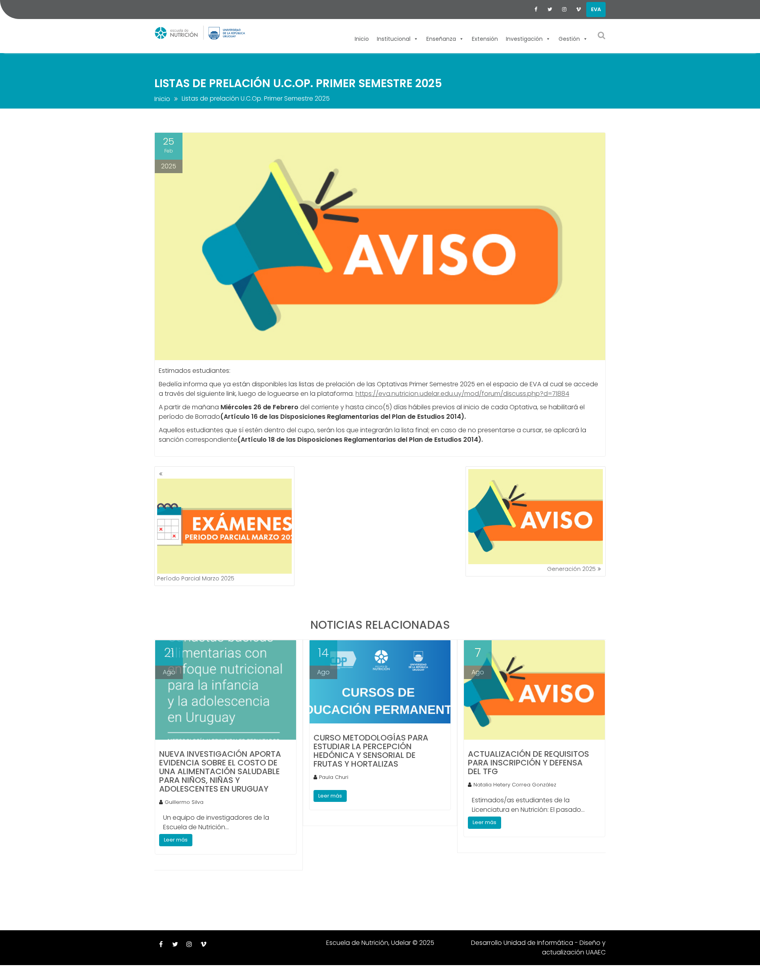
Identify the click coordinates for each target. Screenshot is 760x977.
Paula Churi (333, 777)
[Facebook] (535, 9)
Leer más (176, 839)
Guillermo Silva (184, 802)
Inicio (362, 38)
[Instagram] (564, 9)
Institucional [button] (393, 38)
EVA (596, 9)
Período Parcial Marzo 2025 (195, 578)
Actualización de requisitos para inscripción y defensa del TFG (528, 762)
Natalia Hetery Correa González (514, 784)
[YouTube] (578, 9)
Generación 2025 (571, 569)
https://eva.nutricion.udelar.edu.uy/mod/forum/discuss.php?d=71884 (462, 393)
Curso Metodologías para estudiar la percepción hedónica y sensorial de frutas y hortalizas (371, 750)
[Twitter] (549, 9)
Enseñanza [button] (441, 38)
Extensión (485, 38)
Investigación (524, 38)
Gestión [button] (569, 38)
